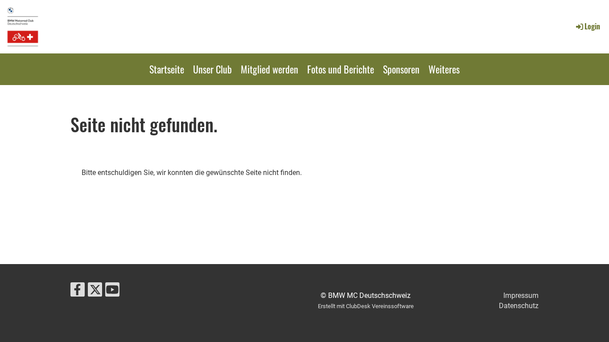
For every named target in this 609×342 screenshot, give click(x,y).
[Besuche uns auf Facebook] (77, 291)
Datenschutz (519, 305)
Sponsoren (401, 69)
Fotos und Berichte (340, 69)
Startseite (166, 69)
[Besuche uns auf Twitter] (95, 291)
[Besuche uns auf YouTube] (112, 291)
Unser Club (212, 69)
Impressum (521, 295)
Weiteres (444, 69)
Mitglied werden (269, 69)
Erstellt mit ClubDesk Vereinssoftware (366, 306)
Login (592, 26)
